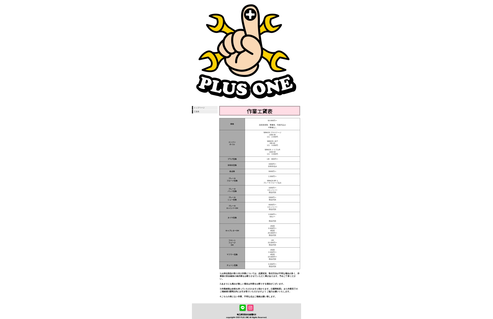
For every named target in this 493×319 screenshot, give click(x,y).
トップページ (199, 108)
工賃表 (196, 111)
